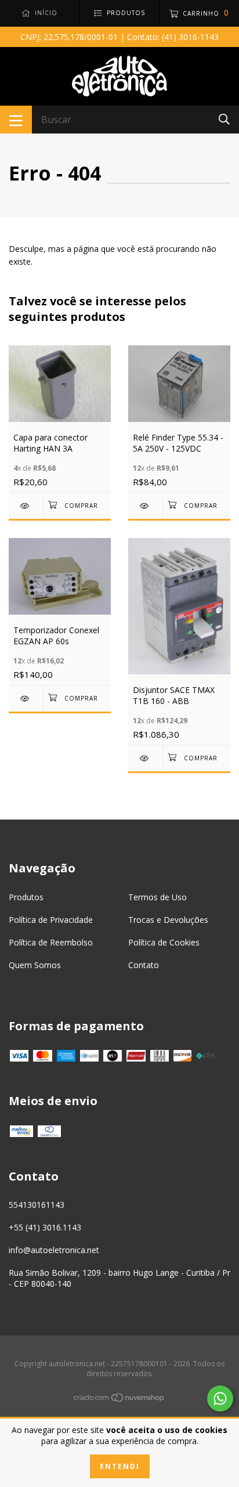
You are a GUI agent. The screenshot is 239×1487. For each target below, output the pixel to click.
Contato (143, 964)
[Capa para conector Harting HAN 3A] (26, 506)
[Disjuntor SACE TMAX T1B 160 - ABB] (145, 758)
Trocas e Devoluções (168, 919)
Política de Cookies (164, 942)
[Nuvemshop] (119, 1399)
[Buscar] (224, 119)
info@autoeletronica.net (54, 1249)
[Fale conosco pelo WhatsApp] (220, 1398)
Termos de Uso (157, 897)
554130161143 (36, 1204)
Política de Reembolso (51, 942)
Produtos (26, 897)
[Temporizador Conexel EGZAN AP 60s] (26, 698)
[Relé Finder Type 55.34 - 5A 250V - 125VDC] (145, 506)
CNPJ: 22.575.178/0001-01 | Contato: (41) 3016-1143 (119, 36)
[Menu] (16, 119)
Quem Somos (35, 964)
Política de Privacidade (51, 919)
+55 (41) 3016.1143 (45, 1227)
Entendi (120, 1466)
